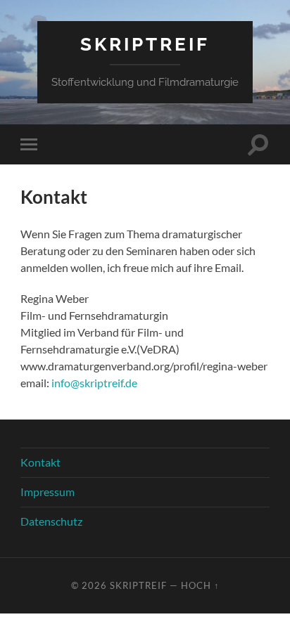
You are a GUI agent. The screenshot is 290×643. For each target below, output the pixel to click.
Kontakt (40, 462)
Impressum (47, 491)
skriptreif (145, 44)
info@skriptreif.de (94, 382)
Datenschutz (51, 521)
